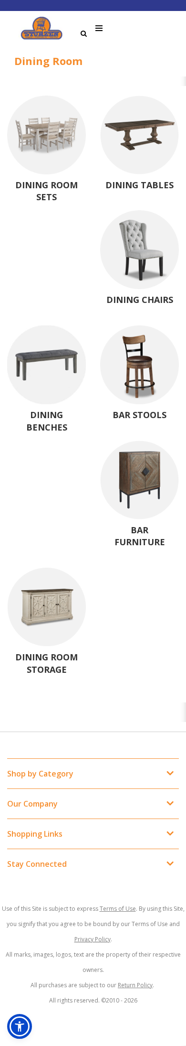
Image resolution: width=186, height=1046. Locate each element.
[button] (20, 1026)
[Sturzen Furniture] (41, 28)
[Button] (99, 28)
